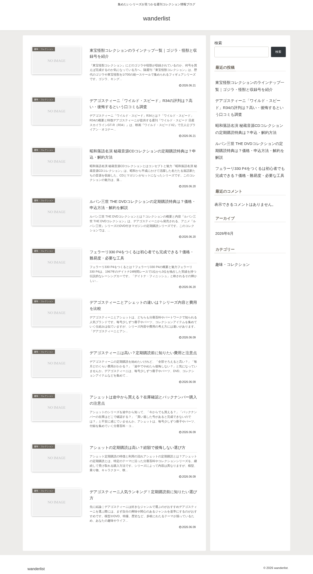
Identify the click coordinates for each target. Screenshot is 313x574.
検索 (218, 43)
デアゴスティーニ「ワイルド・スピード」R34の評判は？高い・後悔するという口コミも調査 (249, 108)
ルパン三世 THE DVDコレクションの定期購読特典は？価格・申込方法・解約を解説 (249, 151)
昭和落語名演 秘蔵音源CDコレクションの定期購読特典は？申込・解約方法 (249, 129)
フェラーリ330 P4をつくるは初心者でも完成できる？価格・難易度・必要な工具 (250, 171)
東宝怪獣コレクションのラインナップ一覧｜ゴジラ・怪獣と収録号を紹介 (249, 86)
